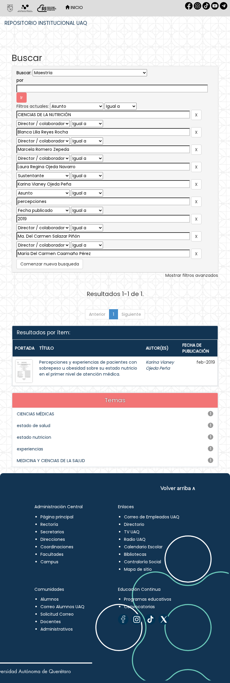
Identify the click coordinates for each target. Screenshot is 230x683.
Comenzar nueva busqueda (49, 264)
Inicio (76, 7)
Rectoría (49, 524)
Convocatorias (139, 607)
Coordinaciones (56, 547)
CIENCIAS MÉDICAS (35, 414)
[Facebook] (123, 619)
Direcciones (52, 539)
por (19, 80)
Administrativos (56, 629)
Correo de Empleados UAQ (151, 517)
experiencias (30, 449)
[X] (163, 619)
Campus (49, 562)
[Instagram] (136, 619)
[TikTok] (150, 619)
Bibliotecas (135, 554)
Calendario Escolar (143, 547)
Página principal (56, 517)
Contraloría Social (142, 562)
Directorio (134, 524)
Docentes (50, 622)
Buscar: (23, 73)
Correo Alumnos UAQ (62, 607)
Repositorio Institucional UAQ (45, 23)
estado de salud (33, 426)
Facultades (51, 554)
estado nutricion (34, 437)
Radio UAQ (135, 539)
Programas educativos (147, 599)
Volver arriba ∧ (178, 488)
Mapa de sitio (138, 569)
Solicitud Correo (57, 614)
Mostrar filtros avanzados (191, 275)
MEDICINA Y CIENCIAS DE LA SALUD (51, 461)
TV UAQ (132, 532)
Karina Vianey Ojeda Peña (160, 365)
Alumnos (49, 599)
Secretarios (52, 532)
